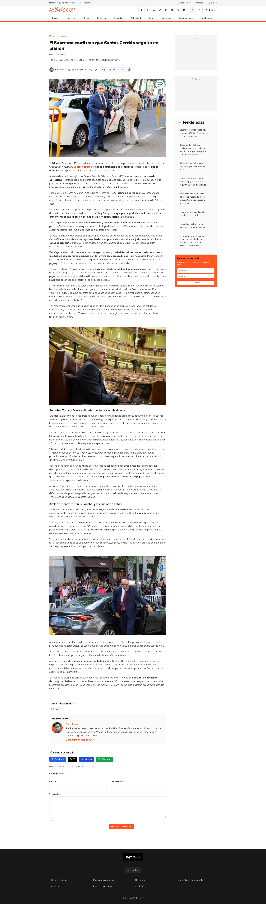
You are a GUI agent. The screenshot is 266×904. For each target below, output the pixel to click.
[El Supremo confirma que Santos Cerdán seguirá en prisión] (160, 84)
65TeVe (211, 3)
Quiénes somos (184, 3)
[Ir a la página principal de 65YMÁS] (62, 10)
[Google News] (184, 10)
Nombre (52, 781)
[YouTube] (166, 10)
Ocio (151, 18)
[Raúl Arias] (51, 69)
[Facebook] (141, 10)
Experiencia (166, 18)
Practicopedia (207, 18)
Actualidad (136, 18)
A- (193, 10)
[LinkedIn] (154, 10)
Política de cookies (102, 886)
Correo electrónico (116, 781)
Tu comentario (55, 794)
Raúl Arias (60, 69)
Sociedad (118, 18)
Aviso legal (56, 886)
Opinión (55, 18)
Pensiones (71, 18)
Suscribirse (196, 283)
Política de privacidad (104, 880)
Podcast (199, 3)
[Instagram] (160, 10)
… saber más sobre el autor (80, 739)
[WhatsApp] (178, 10)
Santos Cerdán (82, 167)
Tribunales (55, 709)
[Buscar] (133, 10)
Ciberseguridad (186, 18)
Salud (86, 18)
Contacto (140, 880)
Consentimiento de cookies (191, 880)
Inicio (51, 55)
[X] (147, 10)
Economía (101, 18)
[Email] (172, 10)
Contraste (210, 10)
